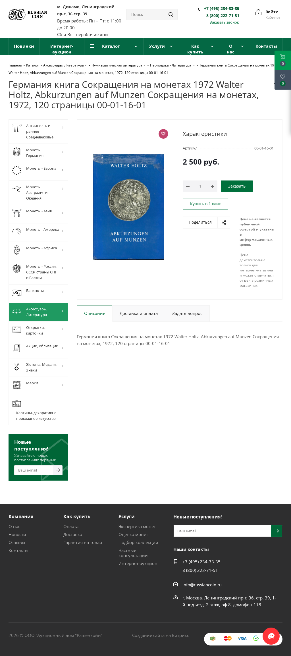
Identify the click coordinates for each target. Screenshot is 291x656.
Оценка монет (133, 534)
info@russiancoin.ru (202, 585)
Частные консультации (133, 552)
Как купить (76, 516)
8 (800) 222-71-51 (222, 15)
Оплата (70, 526)
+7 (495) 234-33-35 (221, 8)
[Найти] (171, 14)
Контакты (18, 550)
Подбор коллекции (138, 542)
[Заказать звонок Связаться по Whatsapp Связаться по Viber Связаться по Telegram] (271, 633)
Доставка (72, 534)
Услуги (127, 516)
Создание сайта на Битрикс (160, 635)
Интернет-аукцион (138, 563)
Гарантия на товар (82, 542)
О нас (14, 526)
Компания (21, 516)
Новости (17, 534)
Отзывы (17, 542)
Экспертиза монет (137, 526)
